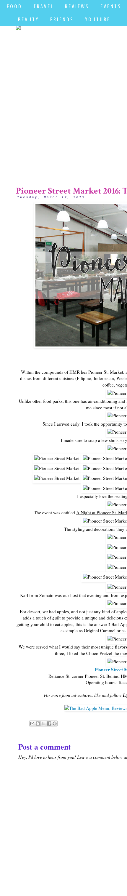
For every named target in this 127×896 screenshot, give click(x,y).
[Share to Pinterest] (55, 723)
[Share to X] (43, 723)
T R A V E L (43, 6)
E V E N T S (110, 6)
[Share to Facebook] (49, 723)
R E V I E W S (76, 6)
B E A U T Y (28, 19)
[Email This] (32, 723)
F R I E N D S (61, 19)
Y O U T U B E (97, 19)
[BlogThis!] (38, 723)
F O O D (14, 6)
